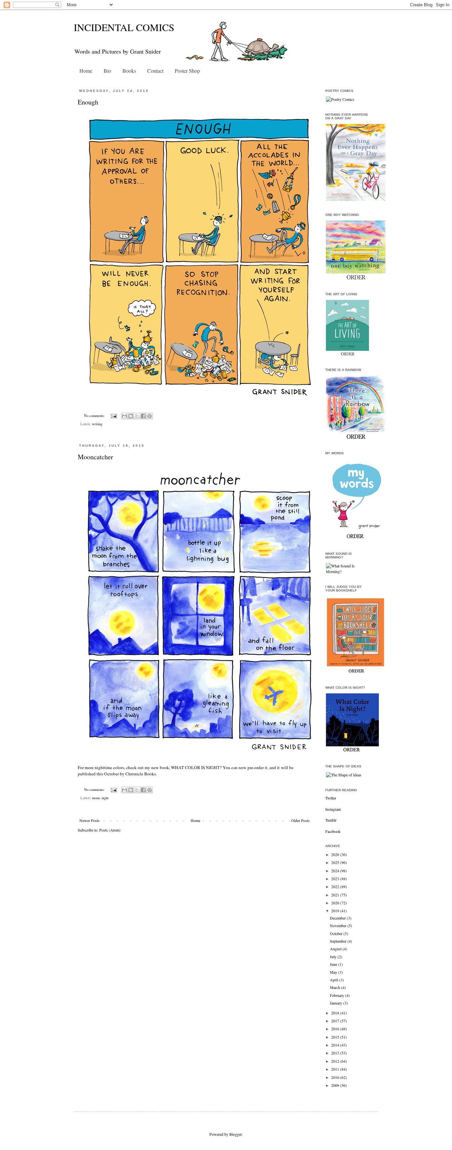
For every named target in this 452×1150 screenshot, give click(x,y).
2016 (335, 1028)
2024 (335, 870)
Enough (88, 102)
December (338, 918)
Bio (107, 70)
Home (85, 70)
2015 (335, 1037)
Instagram (333, 809)
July (334, 956)
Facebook (332, 831)
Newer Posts (89, 820)
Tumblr (331, 820)
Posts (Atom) (109, 830)
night (105, 798)
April (334, 979)
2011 (335, 1069)
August (336, 948)
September (338, 941)
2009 (335, 1085)
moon (96, 798)
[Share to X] (137, 416)
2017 (335, 1020)
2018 (335, 1012)
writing (97, 424)
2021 (335, 894)
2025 (335, 862)
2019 (335, 910)
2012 (335, 1061)
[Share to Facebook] (143, 416)
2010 (335, 1077)
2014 (335, 1044)
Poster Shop (187, 70)
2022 (335, 886)
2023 (335, 878)
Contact (155, 70)
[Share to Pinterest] (149, 416)
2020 (335, 902)
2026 (335, 854)
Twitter (330, 798)
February (337, 995)
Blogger (235, 1134)
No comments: (95, 415)
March (335, 987)
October (336, 933)
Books (129, 70)
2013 (335, 1052)
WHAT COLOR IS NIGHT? (196, 767)
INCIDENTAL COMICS (124, 27)
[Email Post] (113, 415)
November (338, 925)
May (334, 972)
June (334, 964)
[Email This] (124, 416)
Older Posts (300, 820)
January (336, 1003)
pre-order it (257, 767)
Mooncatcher (95, 456)
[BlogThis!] (130, 416)
